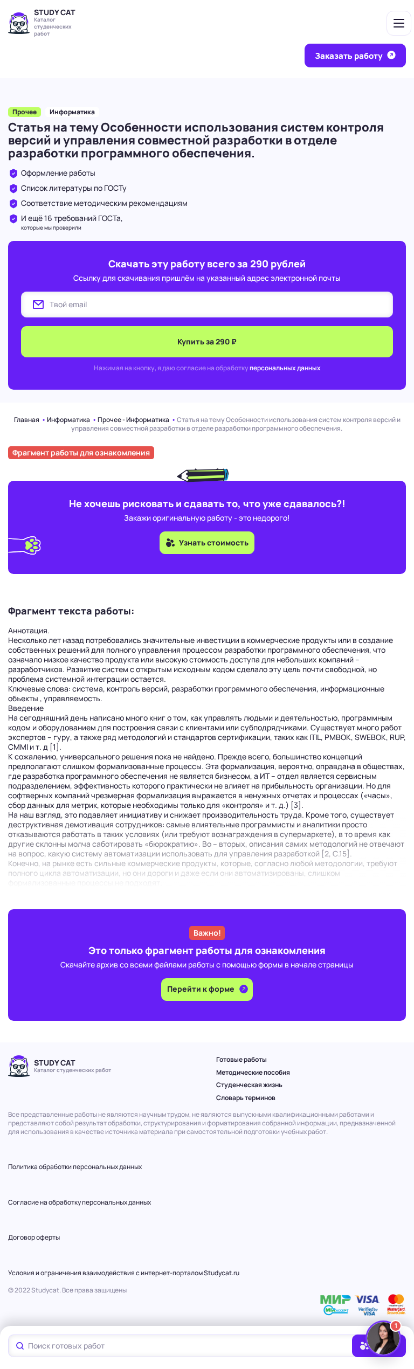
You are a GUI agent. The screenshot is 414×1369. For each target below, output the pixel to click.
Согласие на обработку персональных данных (79, 1202)
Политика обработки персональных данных (75, 1166)
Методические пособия (253, 1072)
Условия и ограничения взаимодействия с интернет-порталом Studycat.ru (123, 1272)
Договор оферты (34, 1237)
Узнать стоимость (214, 542)
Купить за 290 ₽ (207, 341)
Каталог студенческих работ (53, 26)
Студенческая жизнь (249, 1084)
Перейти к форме (201, 989)
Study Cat (54, 12)
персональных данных (285, 367)
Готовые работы (241, 1059)
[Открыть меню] (399, 23)
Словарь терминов (245, 1097)
